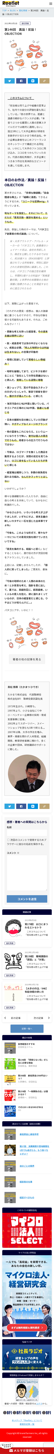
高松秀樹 (25, 23)
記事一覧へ (27, 1028)
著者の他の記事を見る (27, 659)
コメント (13, 853)
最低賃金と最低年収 (29, 1134)
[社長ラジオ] (27, 1357)
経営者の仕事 (26, 1181)
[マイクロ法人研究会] (27, 1335)
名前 (9, 827)
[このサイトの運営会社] (27, 1245)
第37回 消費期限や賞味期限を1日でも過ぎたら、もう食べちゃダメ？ (34, 1150)
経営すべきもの (27, 1197)
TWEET (9, 81)
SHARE (21, 81)
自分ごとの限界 (27, 1165)
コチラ (39, 1403)
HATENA (33, 81)
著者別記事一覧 (27, 1424)
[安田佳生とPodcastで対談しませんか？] (27, 1390)
